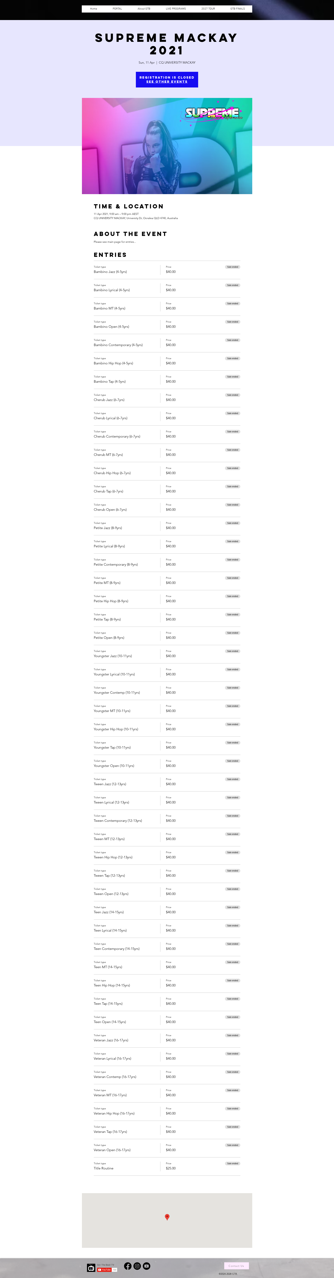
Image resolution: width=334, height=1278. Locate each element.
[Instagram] (137, 1266)
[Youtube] (146, 1266)
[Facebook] (128, 1266)
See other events (167, 82)
